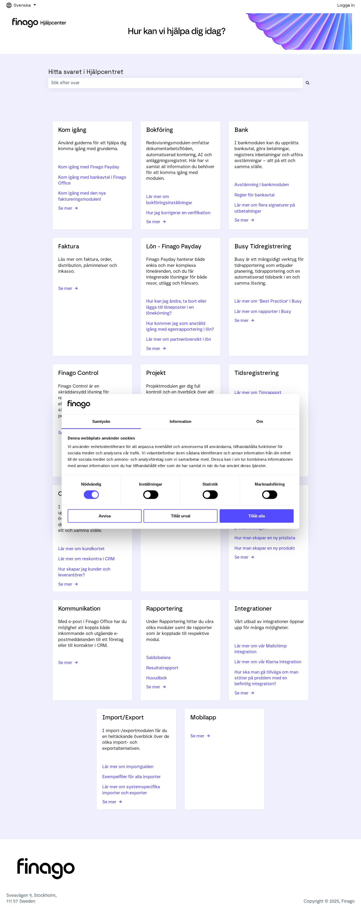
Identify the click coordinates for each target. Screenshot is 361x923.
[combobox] (175, 83)
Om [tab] (259, 421)
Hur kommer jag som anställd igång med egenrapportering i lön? (180, 326)
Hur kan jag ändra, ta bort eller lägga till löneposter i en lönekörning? (176, 307)
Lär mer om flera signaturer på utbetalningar (264, 208)
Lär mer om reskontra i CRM (86, 558)
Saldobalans (158, 657)
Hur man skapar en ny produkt (264, 548)
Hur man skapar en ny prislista (264, 537)
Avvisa (105, 516)
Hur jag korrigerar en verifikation (178, 212)
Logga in (346, 5)
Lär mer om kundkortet (81, 548)
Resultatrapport (162, 667)
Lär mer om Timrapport (257, 392)
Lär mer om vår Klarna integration (267, 661)
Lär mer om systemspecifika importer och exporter (131, 789)
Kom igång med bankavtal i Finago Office (92, 180)
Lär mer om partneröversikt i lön (178, 339)
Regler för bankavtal (254, 195)
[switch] (150, 494)
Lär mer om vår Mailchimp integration (260, 648)
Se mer (65, 208)
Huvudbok (156, 677)
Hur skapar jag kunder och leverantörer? (84, 572)
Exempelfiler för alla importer (131, 776)
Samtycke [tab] (101, 421)
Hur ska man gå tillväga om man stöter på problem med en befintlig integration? (266, 678)
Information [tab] (180, 421)
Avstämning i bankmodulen (261, 184)
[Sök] (308, 83)
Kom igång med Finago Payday (88, 166)
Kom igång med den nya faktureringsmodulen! (82, 196)
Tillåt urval (180, 516)
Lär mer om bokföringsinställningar (169, 199)
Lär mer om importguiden (127, 766)
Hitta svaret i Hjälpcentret (85, 72)
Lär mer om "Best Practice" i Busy (268, 301)
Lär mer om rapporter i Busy (262, 311)
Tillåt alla (256, 516)
